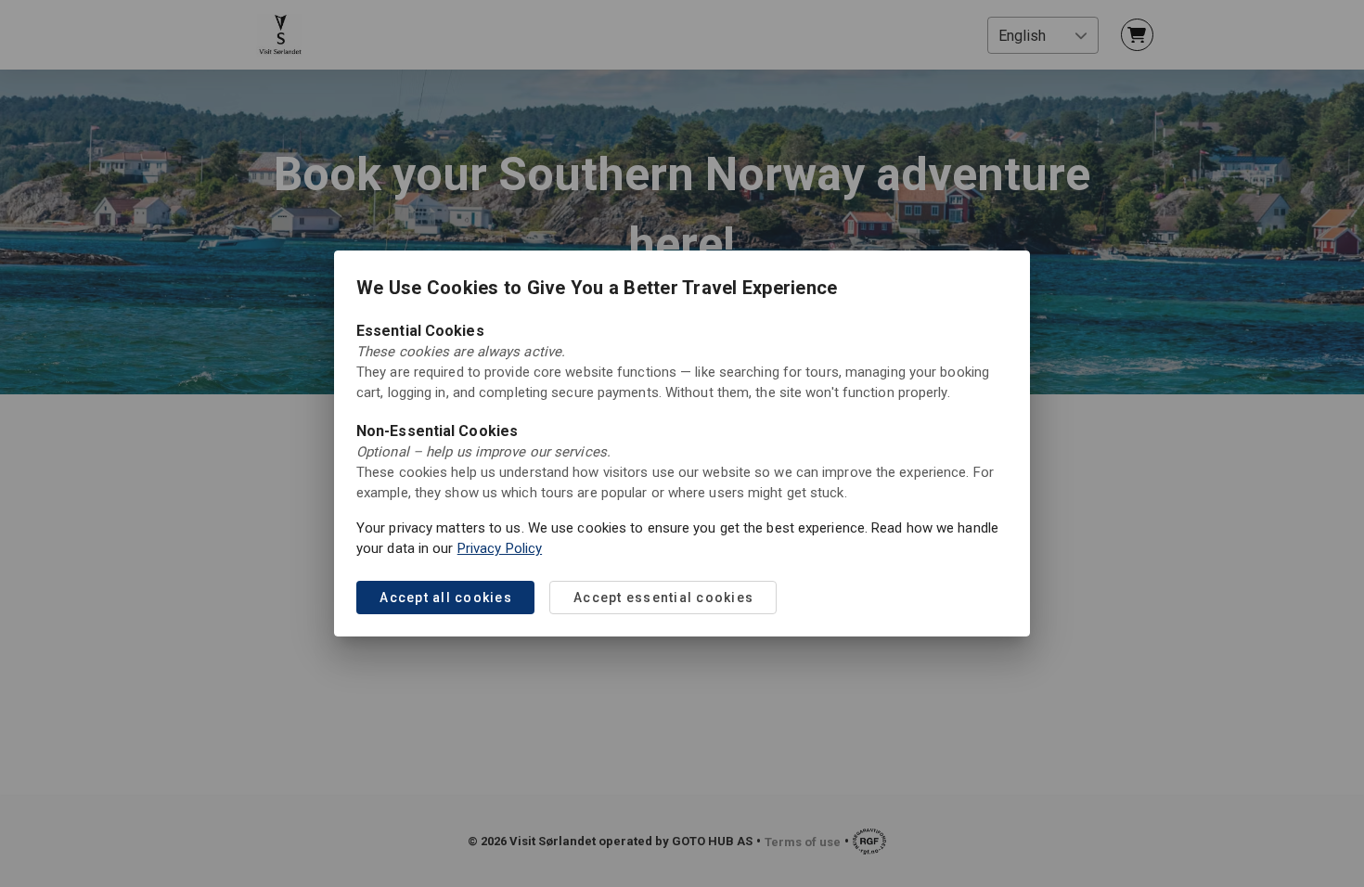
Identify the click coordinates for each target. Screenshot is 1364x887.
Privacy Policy (499, 548)
